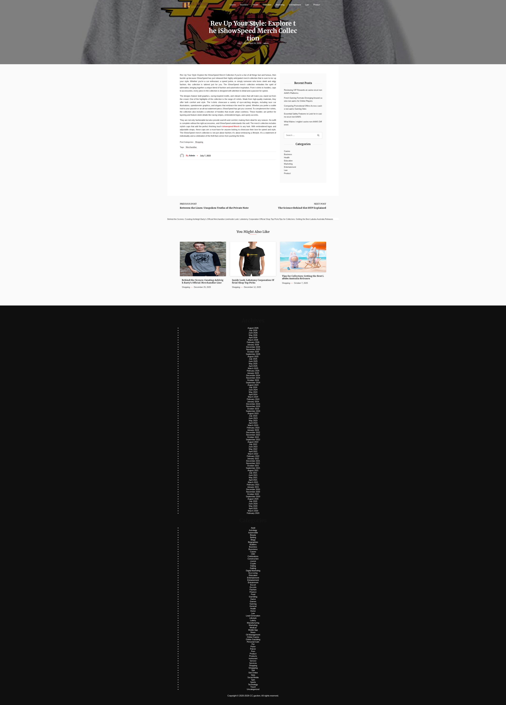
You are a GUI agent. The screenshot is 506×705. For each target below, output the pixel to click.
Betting (253, 537)
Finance (253, 592)
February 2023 (253, 428)
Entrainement (253, 580)
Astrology (253, 530)
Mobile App (253, 630)
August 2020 (253, 499)
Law (307, 5)
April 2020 (253, 508)
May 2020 (253, 506)
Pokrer (253, 649)
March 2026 (253, 340)
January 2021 (253, 487)
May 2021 (253, 477)
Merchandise (191, 147)
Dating (253, 566)
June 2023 (253, 418)
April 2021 (253, 480)
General (253, 606)
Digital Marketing (253, 570)
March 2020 (253, 511)
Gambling (253, 597)
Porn (253, 651)
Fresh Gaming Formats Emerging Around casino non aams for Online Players (303, 99)
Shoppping (253, 668)
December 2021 (253, 461)
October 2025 (253, 352)
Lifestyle (253, 618)
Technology (253, 684)
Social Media (253, 677)
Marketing (280, 5)
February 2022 (253, 456)
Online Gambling (253, 639)
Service (253, 661)
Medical (253, 627)
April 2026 (253, 337)
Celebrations (253, 556)
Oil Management (253, 635)
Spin (253, 680)
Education (267, 5)
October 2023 (253, 409)
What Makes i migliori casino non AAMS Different (303, 123)
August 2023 (253, 413)
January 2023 (253, 430)
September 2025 (253, 354)
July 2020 (253, 501)
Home (253, 611)
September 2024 (253, 382)
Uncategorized (253, 689)
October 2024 (253, 380)
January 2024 (253, 401)
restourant (253, 658)
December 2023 (253, 404)
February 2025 (253, 371)
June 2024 (253, 390)
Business (244, 5)
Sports (253, 682)
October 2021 (253, 466)
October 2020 (253, 494)
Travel (253, 687)
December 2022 (253, 432)
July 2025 (253, 359)
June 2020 (253, 503)
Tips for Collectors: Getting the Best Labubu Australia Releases (303, 277)
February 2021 (253, 484)
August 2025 (253, 356)
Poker (253, 646)
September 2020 (253, 496)
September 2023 (253, 411)
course (253, 561)
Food (253, 594)
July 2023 (253, 416)
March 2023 (253, 425)
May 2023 (253, 420)
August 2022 (253, 442)
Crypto (253, 563)
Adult (253, 528)
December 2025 (253, 347)
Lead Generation (253, 616)
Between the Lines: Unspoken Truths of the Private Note (214, 207)
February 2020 (253, 513)
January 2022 (253, 458)
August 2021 (253, 470)
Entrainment (253, 582)
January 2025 (253, 373)
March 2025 (253, 368)
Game (253, 599)
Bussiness (253, 549)
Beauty (253, 535)
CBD (253, 554)
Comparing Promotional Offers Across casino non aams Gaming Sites (303, 107)
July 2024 (253, 387)
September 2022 (253, 439)
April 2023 (253, 423)
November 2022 (253, 435)
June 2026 (253, 333)
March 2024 (253, 397)
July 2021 (253, 473)
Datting (253, 568)
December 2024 (253, 375)
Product (316, 5)
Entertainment (295, 5)
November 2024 (253, 378)
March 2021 (253, 482)
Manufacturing (253, 623)
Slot (253, 670)
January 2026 (253, 344)
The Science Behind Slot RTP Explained (302, 207)
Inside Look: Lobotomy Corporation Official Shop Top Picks (253, 281)
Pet (253, 644)
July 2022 (253, 444)
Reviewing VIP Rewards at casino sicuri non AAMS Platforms (303, 91)
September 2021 (253, 468)
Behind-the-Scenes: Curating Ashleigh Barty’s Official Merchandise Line (202, 281)
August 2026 (253, 328)
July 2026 (253, 330)
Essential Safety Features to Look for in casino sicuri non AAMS (303, 115)
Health (255, 5)
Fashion (253, 589)
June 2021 (253, 475)
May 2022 (253, 449)
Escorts (253, 587)
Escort (253, 585)
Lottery (253, 620)
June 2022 (253, 447)
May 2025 (253, 363)
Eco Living (253, 573)
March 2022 (253, 454)
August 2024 (253, 385)
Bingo (253, 540)
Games (253, 601)
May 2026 (253, 335)
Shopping (199, 142)
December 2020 (253, 489)
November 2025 (253, 349)
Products (253, 656)
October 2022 (253, 437)
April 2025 (253, 366)
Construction (253, 559)
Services (253, 663)
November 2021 (253, 463)
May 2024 (253, 392)
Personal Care (253, 642)
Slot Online (253, 673)
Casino (233, 5)
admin (266, 43)
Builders (253, 544)
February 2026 (253, 342)
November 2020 (253, 492)
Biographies (253, 542)
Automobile (253, 532)
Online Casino (253, 637)
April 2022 (253, 451)
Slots (253, 675)
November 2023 (253, 406)
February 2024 (253, 399)
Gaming (253, 604)
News (253, 632)
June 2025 (253, 361)
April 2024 (253, 394)
